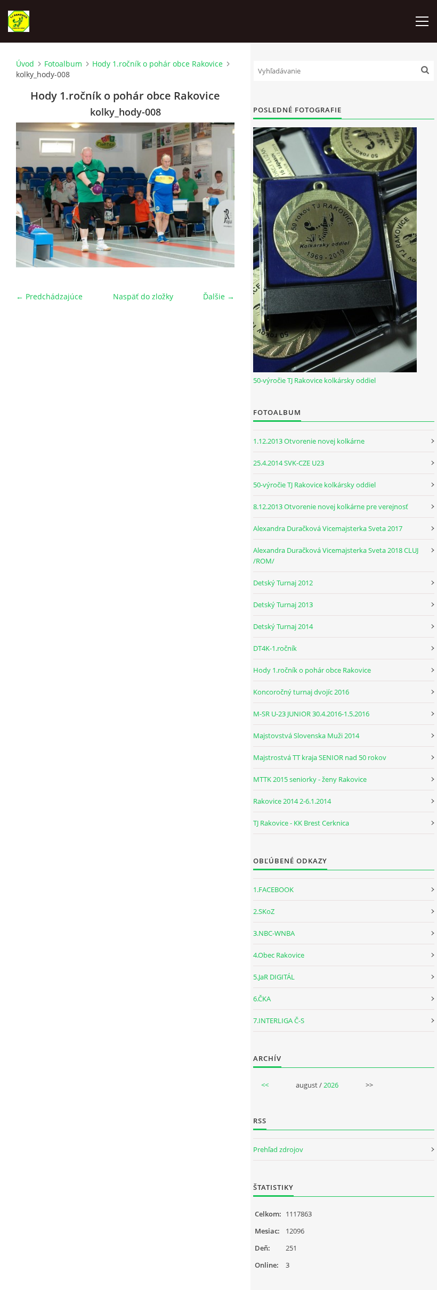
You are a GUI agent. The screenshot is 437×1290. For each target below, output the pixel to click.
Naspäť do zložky (143, 296)
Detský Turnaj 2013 (283, 604)
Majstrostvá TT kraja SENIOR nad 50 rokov (319, 757)
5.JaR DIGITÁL (274, 977)
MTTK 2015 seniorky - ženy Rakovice (310, 779)
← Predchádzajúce (49, 296)
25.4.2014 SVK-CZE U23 (288, 463)
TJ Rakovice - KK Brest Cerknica (301, 823)
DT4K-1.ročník (275, 648)
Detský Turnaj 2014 (283, 626)
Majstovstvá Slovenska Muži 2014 (306, 735)
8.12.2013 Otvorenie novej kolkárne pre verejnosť (330, 506)
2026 (330, 1085)
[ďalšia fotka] (217, 195)
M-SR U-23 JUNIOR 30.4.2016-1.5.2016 (311, 714)
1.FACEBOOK (273, 889)
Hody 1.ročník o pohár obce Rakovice (157, 64)
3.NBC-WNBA (274, 933)
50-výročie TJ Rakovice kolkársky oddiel (314, 380)
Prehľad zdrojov (278, 1149)
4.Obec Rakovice (278, 955)
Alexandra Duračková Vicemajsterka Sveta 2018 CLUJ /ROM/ (335, 555)
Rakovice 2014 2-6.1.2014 (292, 801)
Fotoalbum (63, 64)
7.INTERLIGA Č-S (278, 1020)
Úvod (25, 64)
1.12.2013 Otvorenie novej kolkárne (309, 441)
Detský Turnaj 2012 (283, 582)
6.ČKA (262, 998)
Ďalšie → (218, 296)
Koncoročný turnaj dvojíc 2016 (301, 692)
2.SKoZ (263, 911)
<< (265, 1085)
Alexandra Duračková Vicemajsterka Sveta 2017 (327, 528)
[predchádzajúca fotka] (33, 195)
